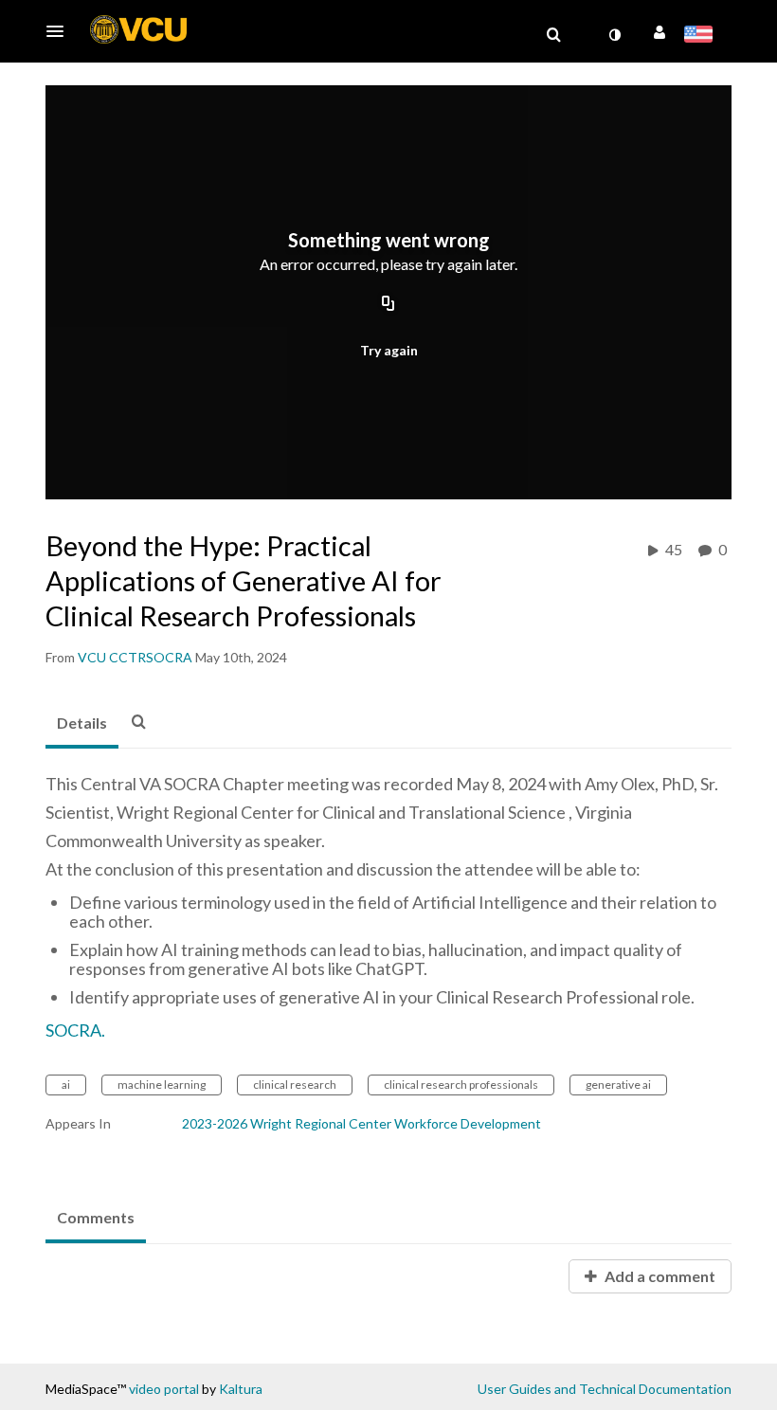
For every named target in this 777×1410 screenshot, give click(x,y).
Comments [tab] (96, 1217)
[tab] (81, 724)
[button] (60, 31)
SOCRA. (75, 1030)
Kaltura (240, 1389)
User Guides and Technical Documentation (605, 1389)
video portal (164, 1389)
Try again (389, 350)
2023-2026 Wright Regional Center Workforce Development (361, 1123)
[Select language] (702, 36)
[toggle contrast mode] (614, 35)
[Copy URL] (388, 305)
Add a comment (658, 1276)
